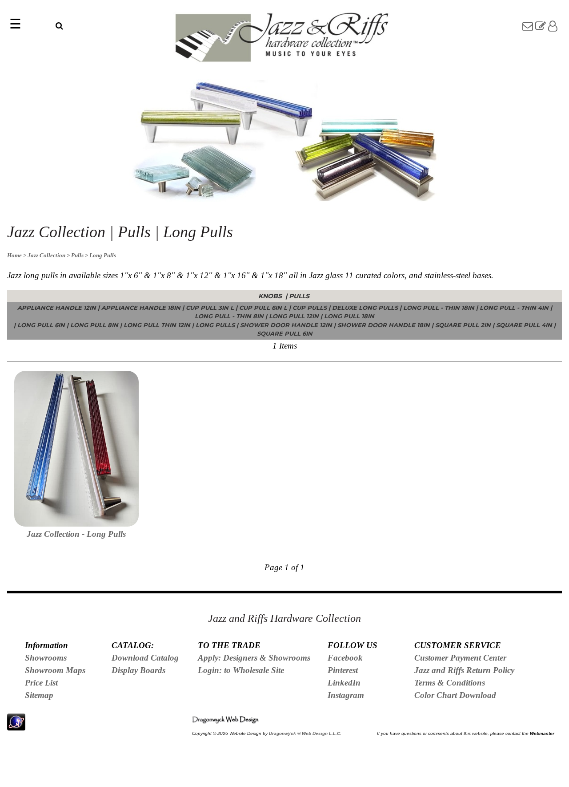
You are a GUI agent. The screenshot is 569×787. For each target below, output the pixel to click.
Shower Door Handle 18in (383, 325)
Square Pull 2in (463, 325)
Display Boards (138, 670)
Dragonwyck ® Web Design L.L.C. (305, 733)
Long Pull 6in (41, 325)
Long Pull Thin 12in (157, 325)
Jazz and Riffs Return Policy (464, 670)
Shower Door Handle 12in (286, 325)
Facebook (345, 657)
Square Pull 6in (285, 333)
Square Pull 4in (524, 325)
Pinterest (343, 670)
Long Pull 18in (349, 316)
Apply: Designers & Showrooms (254, 657)
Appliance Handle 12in (56, 307)
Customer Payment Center (460, 657)
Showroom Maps (55, 670)
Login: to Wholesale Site (241, 670)
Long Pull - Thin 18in (438, 307)
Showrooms (46, 657)
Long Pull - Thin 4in (514, 307)
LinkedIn (344, 682)
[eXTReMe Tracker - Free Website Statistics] (16, 725)
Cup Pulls (310, 307)
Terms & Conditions (449, 682)
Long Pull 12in (294, 316)
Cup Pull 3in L (210, 307)
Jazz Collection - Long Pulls (76, 534)
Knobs (271, 296)
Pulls (300, 296)
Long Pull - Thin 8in (229, 316)
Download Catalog (145, 657)
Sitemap (39, 695)
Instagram (346, 695)
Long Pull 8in (94, 325)
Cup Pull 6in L (263, 307)
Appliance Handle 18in (140, 307)
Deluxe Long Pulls (365, 307)
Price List (41, 682)
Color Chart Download (455, 695)
